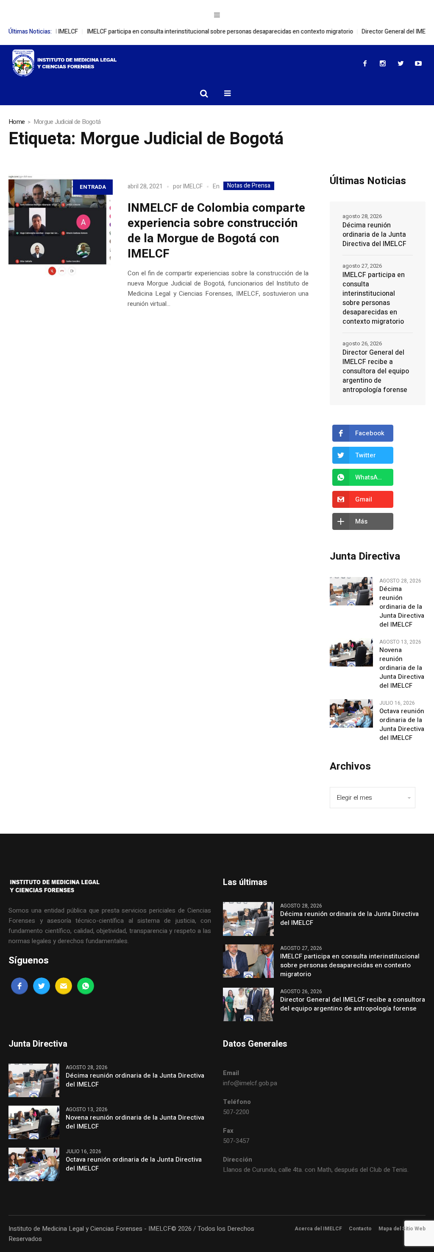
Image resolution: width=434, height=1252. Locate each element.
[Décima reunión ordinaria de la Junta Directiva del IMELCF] (351, 591)
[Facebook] (364, 63)
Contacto (360, 1228)
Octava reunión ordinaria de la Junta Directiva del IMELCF (401, 724)
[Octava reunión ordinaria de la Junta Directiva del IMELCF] (351, 713)
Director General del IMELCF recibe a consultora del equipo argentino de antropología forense (375, 371)
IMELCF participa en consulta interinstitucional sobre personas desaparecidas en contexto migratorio (198, 31)
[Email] (63, 986)
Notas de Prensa (248, 186)
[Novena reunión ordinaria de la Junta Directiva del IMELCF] (351, 652)
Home (16, 121)
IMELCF (193, 186)
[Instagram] (382, 63)
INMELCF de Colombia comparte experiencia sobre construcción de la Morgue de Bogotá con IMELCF (216, 231)
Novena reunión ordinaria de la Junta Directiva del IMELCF (401, 668)
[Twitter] (400, 63)
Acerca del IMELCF (318, 1228)
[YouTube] (418, 63)
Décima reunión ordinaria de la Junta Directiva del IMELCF (374, 234)
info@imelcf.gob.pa (250, 1083)
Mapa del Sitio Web (402, 1228)
